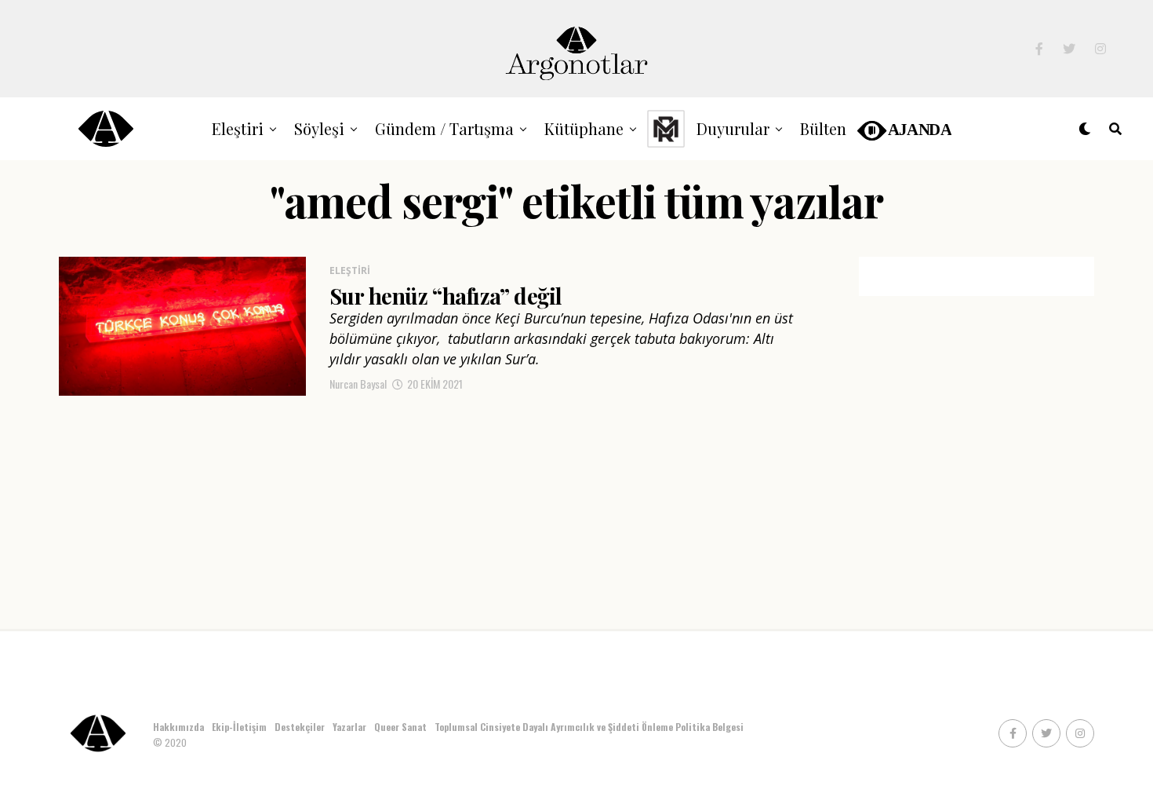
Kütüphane (584, 128)
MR (666, 128)
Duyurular (733, 128)
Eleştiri (238, 128)
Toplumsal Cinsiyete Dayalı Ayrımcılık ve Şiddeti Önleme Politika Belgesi (590, 726)
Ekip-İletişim (239, 726)
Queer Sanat (400, 726)
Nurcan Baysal (358, 383)
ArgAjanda (903, 128)
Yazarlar (349, 726)
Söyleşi (319, 128)
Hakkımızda (178, 726)
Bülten (823, 128)
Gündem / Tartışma (444, 128)
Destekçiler (300, 726)
